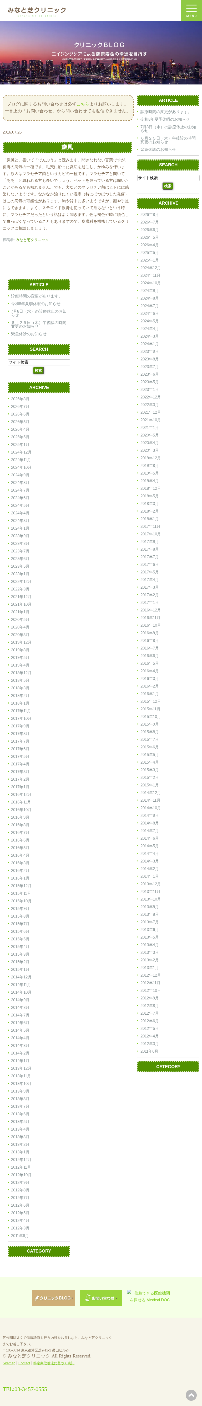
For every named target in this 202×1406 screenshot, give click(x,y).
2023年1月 (149, 389)
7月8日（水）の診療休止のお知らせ (168, 129)
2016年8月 (149, 640)
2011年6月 (149, 1051)
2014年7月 (149, 830)
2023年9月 (149, 351)
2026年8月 (149, 214)
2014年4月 (149, 853)
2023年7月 (149, 366)
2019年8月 (149, 465)
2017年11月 (150, 526)
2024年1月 (149, 344)
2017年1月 (149, 602)
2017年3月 (149, 587)
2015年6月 (149, 747)
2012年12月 (150, 975)
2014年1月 (149, 876)
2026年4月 (149, 245)
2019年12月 (150, 458)
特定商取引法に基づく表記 (53, 1363)
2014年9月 (149, 815)
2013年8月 (149, 914)
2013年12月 (150, 884)
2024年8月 (149, 298)
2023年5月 (149, 382)
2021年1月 (149, 427)
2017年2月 (149, 595)
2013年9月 (149, 906)
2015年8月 (149, 731)
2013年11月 (150, 891)
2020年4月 (149, 442)
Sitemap (9, 1363)
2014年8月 (149, 823)
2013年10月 (150, 899)
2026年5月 (149, 237)
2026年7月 (149, 222)
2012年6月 (149, 1021)
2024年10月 (150, 283)
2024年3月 (149, 336)
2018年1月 (149, 518)
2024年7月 (149, 305)
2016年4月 (149, 671)
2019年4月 (149, 480)
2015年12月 (150, 701)
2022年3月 (149, 404)
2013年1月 (149, 967)
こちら (82, 104)
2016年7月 (149, 648)
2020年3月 (149, 450)
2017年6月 (149, 564)
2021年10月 (150, 420)
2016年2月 (149, 686)
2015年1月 (149, 785)
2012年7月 (149, 1013)
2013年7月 (149, 922)
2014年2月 (149, 868)
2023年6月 (149, 374)
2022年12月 (150, 397)
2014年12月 (150, 792)
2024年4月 (149, 328)
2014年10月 (150, 808)
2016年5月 (149, 663)
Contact (24, 1363)
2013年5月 (149, 937)
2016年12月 (150, 610)
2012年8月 (149, 1005)
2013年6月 (149, 929)
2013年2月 (149, 960)
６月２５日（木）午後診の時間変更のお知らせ (168, 140)
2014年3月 (149, 861)
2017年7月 (149, 557)
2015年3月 (149, 770)
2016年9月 (149, 633)
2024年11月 (150, 275)
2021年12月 (150, 412)
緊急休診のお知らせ (158, 149)
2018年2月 (149, 511)
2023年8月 (149, 359)
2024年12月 (150, 267)
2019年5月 (149, 473)
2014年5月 (149, 846)
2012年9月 (149, 998)
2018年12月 (150, 488)
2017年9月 (149, 541)
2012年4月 (149, 1036)
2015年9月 (149, 724)
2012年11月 (150, 983)
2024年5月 (149, 321)
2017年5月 (149, 572)
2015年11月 (150, 709)
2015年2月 (149, 777)
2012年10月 (150, 990)
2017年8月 (149, 549)
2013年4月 (149, 944)
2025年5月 (149, 252)
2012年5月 (149, 1028)
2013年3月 (149, 952)
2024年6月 (149, 313)
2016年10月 (150, 625)
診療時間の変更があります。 (166, 111)
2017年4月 (149, 579)
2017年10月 (150, 534)
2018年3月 (149, 503)
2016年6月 (149, 655)
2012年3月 (149, 1043)
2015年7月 (149, 739)
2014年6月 (149, 838)
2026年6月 (149, 229)
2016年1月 (149, 693)
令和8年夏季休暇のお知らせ (165, 119)
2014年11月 (150, 800)
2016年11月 (150, 617)
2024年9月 (149, 290)
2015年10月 (150, 716)
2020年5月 (149, 435)
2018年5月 (149, 496)
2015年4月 (149, 762)
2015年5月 (149, 754)
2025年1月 (149, 260)
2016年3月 (149, 678)
